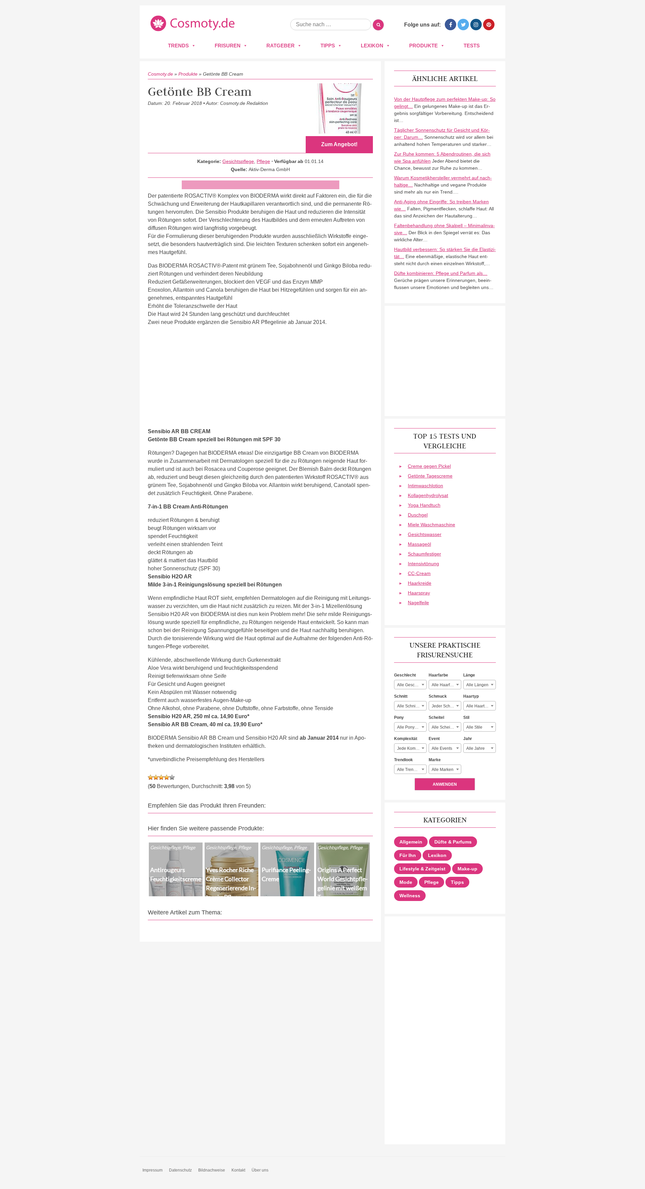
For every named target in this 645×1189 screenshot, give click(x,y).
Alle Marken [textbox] (443, 769)
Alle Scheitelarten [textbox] (446, 727)
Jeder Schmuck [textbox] (446, 706)
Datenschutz (180, 1170)
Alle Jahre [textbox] (475, 748)
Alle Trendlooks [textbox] (411, 769)
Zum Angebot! (339, 144)
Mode (405, 882)
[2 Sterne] (156, 777)
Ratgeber (280, 45)
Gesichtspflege (238, 161)
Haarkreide (419, 583)
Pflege (263, 161)
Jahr (467, 738)
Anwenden (445, 784)
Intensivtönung (423, 563)
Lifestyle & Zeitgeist (422, 868)
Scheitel (436, 717)
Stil (466, 717)
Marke (435, 759)
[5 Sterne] (172, 777)
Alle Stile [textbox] (474, 727)
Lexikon (372, 45)
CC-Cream (419, 573)
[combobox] (410, 684)
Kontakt (238, 1170)
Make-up (467, 868)
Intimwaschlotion (425, 485)
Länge (469, 675)
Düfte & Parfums (453, 842)
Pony (399, 717)
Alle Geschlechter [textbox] (411, 685)
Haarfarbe (438, 675)
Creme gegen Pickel (429, 466)
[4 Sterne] (166, 777)
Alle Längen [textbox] (477, 685)
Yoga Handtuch (424, 505)
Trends (178, 45)
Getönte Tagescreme (430, 476)
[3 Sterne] (161, 777)
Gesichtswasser (424, 534)
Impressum (152, 1170)
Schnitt (400, 696)
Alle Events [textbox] (442, 748)
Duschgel (418, 515)
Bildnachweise (211, 1170)
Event (434, 738)
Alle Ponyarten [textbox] (410, 727)
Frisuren (228, 45)
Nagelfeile (418, 602)
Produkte (423, 45)
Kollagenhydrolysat (428, 495)
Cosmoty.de (160, 74)
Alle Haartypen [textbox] (479, 706)
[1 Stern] (150, 777)
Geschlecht (405, 675)
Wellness (409, 895)
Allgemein (410, 842)
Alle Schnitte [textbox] (408, 706)
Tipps (327, 45)
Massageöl (419, 544)
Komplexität (405, 738)
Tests (472, 45)
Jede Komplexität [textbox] (411, 748)
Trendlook (403, 759)
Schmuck (438, 696)
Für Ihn (407, 855)
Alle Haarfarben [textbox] (446, 685)
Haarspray (419, 593)
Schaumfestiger (424, 554)
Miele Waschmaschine (431, 524)
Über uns (260, 1170)
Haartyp (471, 696)
